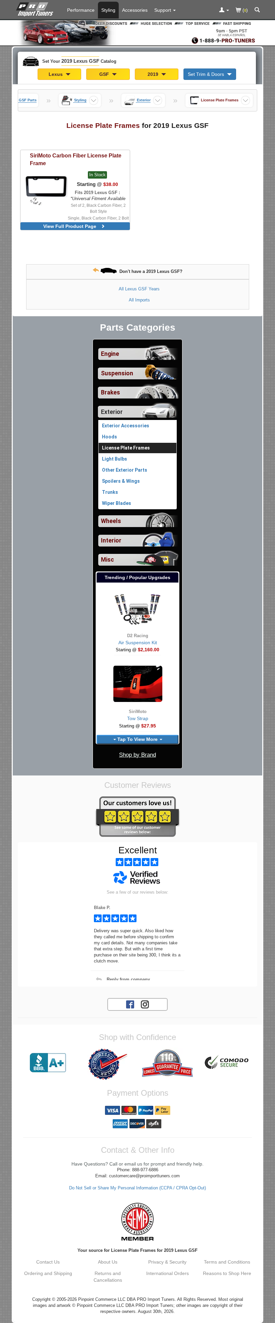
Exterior (112, 412)
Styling (108, 10)
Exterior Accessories (125, 425)
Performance (81, 10)
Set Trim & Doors (206, 74)
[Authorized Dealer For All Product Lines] (107, 1064)
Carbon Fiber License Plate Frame (75, 159)
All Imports (139, 299)
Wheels (111, 521)
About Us (107, 1262)
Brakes (110, 392)
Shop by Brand (137, 755)
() (244, 10)
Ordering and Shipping (48, 1273)
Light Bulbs (114, 459)
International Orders (167, 1273)
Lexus (56, 74)
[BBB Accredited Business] (48, 1063)
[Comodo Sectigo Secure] (227, 1063)
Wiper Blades (116, 503)
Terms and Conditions (227, 1262)
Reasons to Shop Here (227, 1273)
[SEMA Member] (137, 1221)
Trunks (110, 492)
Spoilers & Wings (121, 481)
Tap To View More (137, 739)
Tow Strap (137, 718)
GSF (104, 74)
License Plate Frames (126, 448)
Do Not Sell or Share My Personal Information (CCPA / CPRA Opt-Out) (137, 1188)
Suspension (117, 373)
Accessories (135, 10)
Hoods (109, 436)
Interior (111, 540)
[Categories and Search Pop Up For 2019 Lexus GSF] (257, 10)
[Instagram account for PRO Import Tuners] (145, 1004)
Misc (107, 559)
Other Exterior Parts (124, 470)
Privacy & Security (167, 1262)
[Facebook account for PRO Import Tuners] (130, 1004)
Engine (110, 353)
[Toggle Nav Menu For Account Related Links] (224, 10)
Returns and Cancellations (108, 1277)
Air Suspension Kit (137, 642)
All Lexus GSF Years (139, 288)
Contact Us (48, 1262)
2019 (154, 74)
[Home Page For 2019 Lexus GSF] (36, 8)
